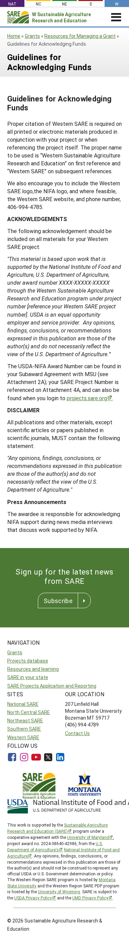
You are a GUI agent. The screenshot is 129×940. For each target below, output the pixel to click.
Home (13, 36)
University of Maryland (88, 837)
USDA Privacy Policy (33, 897)
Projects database (27, 660)
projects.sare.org (87, 398)
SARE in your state (27, 677)
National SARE (23, 704)
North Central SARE (28, 712)
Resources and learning (33, 669)
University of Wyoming (59, 891)
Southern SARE (24, 728)
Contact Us (77, 733)
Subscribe (58, 601)
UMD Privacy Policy (90, 897)
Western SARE (23, 737)
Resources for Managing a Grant (80, 36)
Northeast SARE (25, 720)
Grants (32, 36)
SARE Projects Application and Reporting (51, 685)
